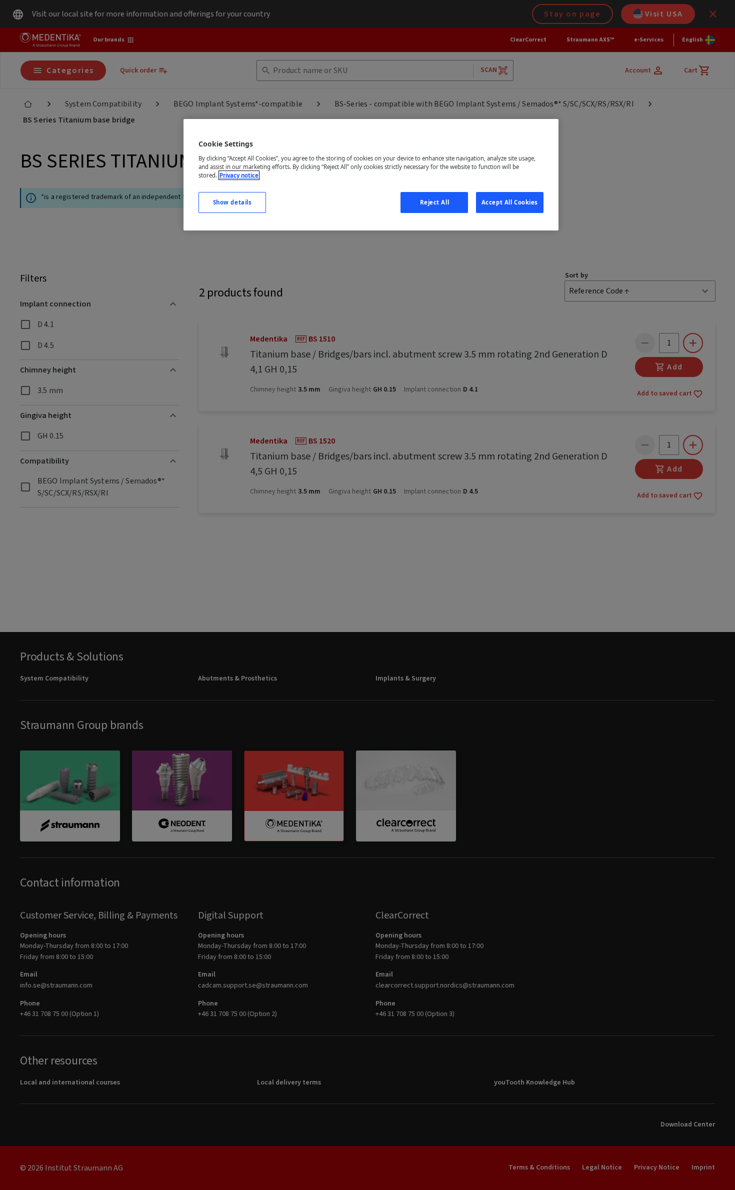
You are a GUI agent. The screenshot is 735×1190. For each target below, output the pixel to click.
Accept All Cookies (510, 202)
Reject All (435, 202)
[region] (371, 174)
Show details (232, 202)
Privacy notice (239, 175)
